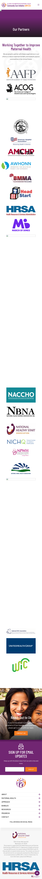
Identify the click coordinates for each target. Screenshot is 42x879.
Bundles (5, 806)
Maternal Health (9, 798)
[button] (38, 4)
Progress (6, 813)
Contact (5, 817)
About (4, 794)
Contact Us (21, 733)
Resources (6, 809)
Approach (6, 802)
